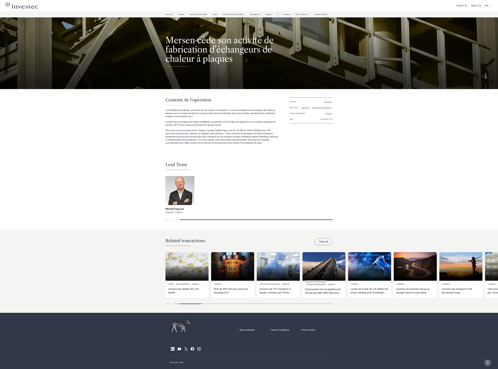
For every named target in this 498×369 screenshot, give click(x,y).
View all (323, 241)
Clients (181, 14)
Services (169, 14)
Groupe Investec (321, 14)
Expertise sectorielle (198, 14)
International (255, 14)
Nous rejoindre (302, 14)
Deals (215, 14)
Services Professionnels (270, 284)
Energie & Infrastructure (316, 284)
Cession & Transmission (321, 108)
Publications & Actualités (233, 14)
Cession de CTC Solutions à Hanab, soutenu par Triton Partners (275, 293)
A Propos (286, 14)
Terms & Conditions (280, 330)
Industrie (328, 102)
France (328, 114)
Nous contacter (247, 330)
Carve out (305, 108)
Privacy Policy (308, 330)
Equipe (269, 14)
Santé (171, 284)
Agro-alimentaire (182, 284)
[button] (175, 303)
